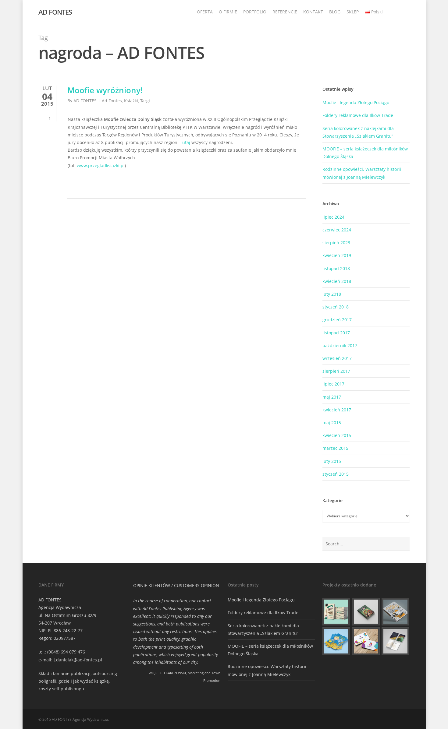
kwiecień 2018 (336, 281)
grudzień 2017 (337, 319)
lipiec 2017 (333, 384)
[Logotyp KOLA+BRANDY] (366, 641)
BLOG (334, 12)
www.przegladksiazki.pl (101, 165)
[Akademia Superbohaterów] (366, 612)
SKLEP (353, 12)
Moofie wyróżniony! (105, 90)
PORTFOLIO (254, 12)
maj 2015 (331, 422)
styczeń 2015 (335, 474)
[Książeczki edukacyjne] (336, 641)
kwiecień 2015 (336, 435)
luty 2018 (331, 294)
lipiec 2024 (333, 217)
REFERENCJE (284, 12)
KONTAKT (313, 12)
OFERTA (205, 12)
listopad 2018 (336, 268)
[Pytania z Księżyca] (396, 612)
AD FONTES (55, 12)
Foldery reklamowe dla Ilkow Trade (357, 115)
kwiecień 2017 (336, 410)
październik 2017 (339, 345)
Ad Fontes (112, 101)
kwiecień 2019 (336, 255)
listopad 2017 (336, 333)
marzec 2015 (335, 448)
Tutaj (185, 142)
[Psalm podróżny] (396, 641)
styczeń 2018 (335, 307)
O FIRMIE (228, 12)
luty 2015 (331, 461)
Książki (131, 101)
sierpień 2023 (336, 242)
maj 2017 (331, 397)
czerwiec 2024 (336, 230)
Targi (145, 101)
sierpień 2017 (336, 371)
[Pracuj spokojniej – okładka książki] (336, 612)
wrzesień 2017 (337, 358)
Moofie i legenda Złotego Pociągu (355, 102)
